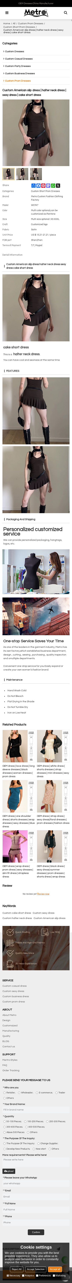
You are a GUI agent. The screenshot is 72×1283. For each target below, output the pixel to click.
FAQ (4, 1065)
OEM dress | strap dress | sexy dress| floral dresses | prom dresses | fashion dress (53, 819)
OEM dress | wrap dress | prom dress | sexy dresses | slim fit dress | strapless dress (17, 871)
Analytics (29, 1275)
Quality (6, 1036)
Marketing (61, 1275)
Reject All (16, 1269)
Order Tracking (10, 1070)
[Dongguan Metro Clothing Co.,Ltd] (36, 13)
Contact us (8, 1046)
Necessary (14, 1275)
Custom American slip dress (49, 918)
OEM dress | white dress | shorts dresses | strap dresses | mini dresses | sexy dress (53, 771)
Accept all (55, 1269)
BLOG (5, 1041)
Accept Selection (35, 1269)
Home (6, 23)
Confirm (36, 1232)
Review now (43, 894)
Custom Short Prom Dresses (19, 27)
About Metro (9, 1015)
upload (10, 1171)
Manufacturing (10, 1031)
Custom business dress (15, 996)
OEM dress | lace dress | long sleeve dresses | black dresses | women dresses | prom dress (18, 771)
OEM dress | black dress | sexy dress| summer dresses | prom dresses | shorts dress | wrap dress (51, 871)
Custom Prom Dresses (30, 23)
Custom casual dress (14, 986)
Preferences (45, 1275)
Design (6, 1020)
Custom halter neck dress (17, 918)
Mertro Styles (9, 1060)
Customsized (9, 1025)
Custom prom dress (13, 1001)
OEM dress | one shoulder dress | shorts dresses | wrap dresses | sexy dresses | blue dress (18, 821)
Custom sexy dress (43, 913)
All (14, 23)
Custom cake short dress (16, 913)
